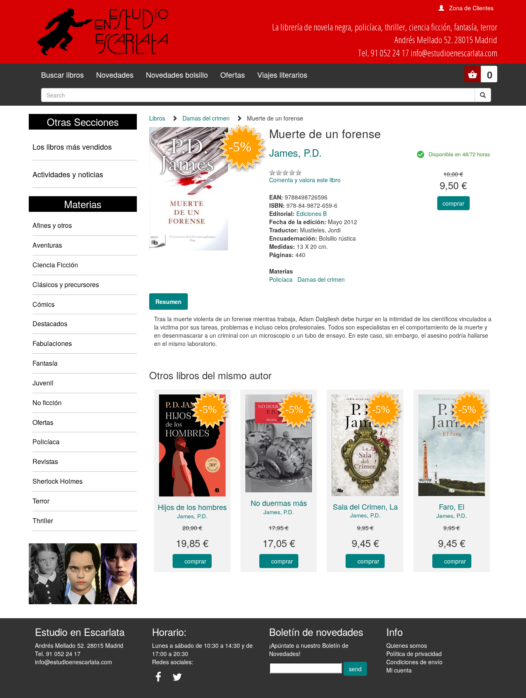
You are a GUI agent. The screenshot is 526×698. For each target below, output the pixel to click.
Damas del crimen (206, 118)
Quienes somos (406, 645)
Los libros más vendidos (72, 146)
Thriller (42, 520)
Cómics (43, 304)
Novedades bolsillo (177, 74)
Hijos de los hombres (192, 506)
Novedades (115, 74)
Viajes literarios (282, 74)
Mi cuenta (399, 670)
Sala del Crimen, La (365, 506)
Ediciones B (311, 213)
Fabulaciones (52, 343)
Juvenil (42, 382)
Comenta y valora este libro (305, 180)
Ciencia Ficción (55, 264)
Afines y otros (52, 225)
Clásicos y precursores (65, 284)
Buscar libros (62, 74)
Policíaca (46, 441)
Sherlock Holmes (57, 481)
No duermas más (279, 502)
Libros (157, 118)
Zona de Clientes (471, 8)
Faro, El (451, 506)
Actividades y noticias (67, 174)
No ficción (47, 402)
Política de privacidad (414, 653)
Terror (40, 501)
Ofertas (232, 74)
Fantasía (45, 363)
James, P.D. (192, 516)
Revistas (45, 461)
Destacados (49, 323)
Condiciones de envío (414, 662)
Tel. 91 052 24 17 (58, 653)
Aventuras (47, 245)
